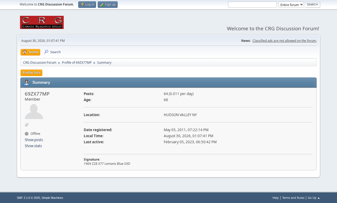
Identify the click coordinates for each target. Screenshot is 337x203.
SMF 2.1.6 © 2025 (28, 197)
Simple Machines (52, 197)
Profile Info (31, 72)
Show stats (33, 145)
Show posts (34, 139)
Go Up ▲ (314, 198)
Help (275, 198)
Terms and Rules (293, 198)
